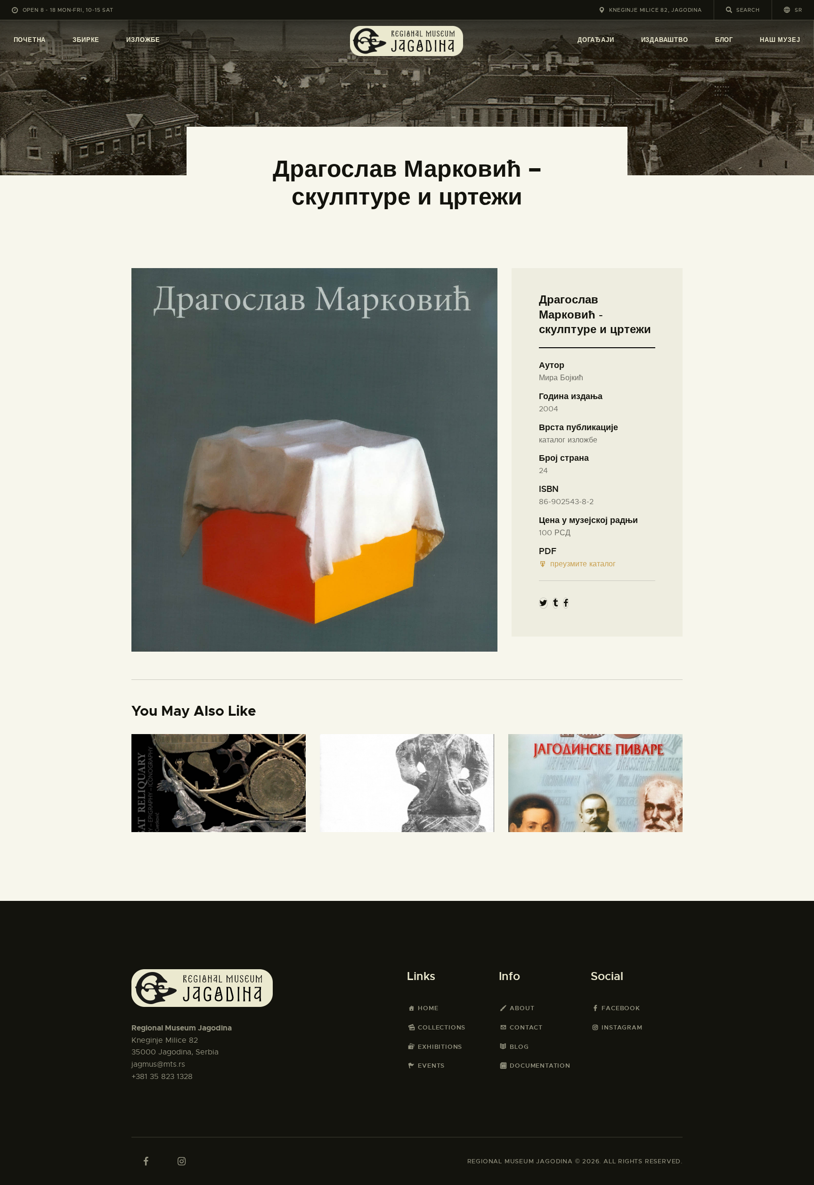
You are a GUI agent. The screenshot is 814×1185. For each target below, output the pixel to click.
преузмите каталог (583, 564)
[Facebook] (566, 603)
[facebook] (145, 1161)
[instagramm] (181, 1161)
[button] (793, 10)
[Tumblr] (555, 603)
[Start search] (729, 10)
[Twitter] (543, 603)
